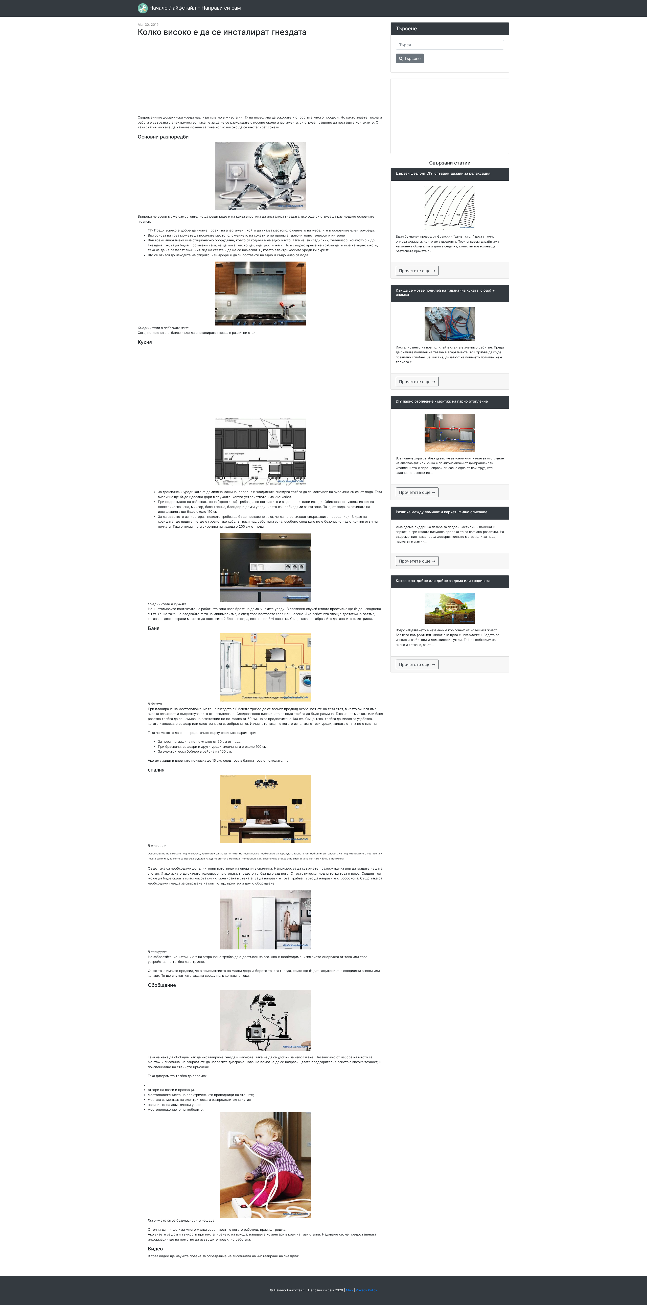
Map (349, 1290)
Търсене (412, 58)
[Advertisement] (260, 78)
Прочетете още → (417, 270)
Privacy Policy (366, 1290)
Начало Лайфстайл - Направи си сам (194, 8)
